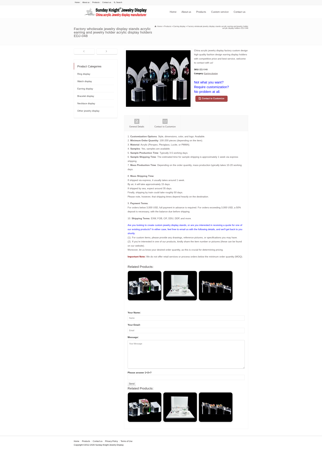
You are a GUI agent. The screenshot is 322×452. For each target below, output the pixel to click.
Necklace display (86, 103)
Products (96, 2)
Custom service (220, 11)
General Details (136, 126)
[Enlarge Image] (158, 50)
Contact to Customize (213, 98)
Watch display (84, 81)
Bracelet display (85, 96)
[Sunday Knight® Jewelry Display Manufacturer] (115, 12)
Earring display (211, 73)
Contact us (106, 2)
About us (86, 2)
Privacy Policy (111, 441)
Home (77, 2)
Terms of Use (126, 441)
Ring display (83, 74)
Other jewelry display (88, 110)
